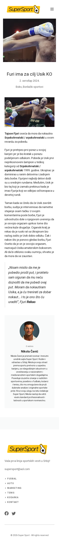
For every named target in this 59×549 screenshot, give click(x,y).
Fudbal (12, 478)
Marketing (14, 488)
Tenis (11, 493)
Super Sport (24, 535)
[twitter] (14, 513)
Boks (19, 86)
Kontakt (13, 502)
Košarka (12, 497)
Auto (10, 483)
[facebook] (7, 513)
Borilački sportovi (33, 86)
